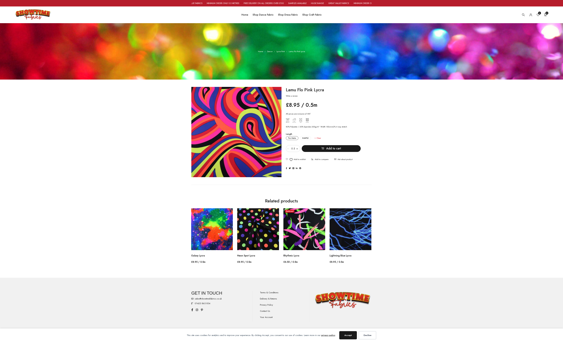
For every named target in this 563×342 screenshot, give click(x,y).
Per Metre (292, 138)
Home (260, 51)
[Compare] (319, 159)
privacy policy (328, 335)
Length (289, 134)
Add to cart (333, 148)
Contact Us (265, 311)
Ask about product (345, 159)
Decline (367, 335)
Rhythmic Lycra (291, 255)
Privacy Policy (266, 304)
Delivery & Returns (268, 298)
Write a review (292, 96)
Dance (269, 51)
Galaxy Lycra (198, 255)
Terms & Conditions (269, 292)
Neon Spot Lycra (246, 255)
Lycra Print (281, 51)
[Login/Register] (531, 14)
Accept (348, 335)
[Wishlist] (296, 159)
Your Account (266, 317)
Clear (319, 138)
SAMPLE (305, 138)
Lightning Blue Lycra (340, 255)
